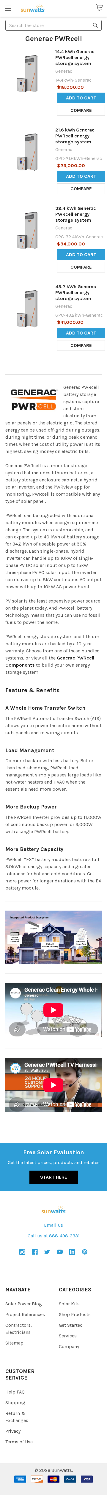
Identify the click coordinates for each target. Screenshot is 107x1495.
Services (68, 1336)
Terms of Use (19, 1442)
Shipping (15, 1402)
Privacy (13, 1431)
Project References (25, 1314)
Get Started (71, 1325)
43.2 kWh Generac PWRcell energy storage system (75, 292)
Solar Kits (69, 1304)
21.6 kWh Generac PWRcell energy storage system (75, 136)
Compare (81, 110)
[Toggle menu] (8, 8)
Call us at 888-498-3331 (54, 1236)
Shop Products (75, 1314)
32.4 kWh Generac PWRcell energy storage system (75, 214)
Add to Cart (81, 98)
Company (69, 1346)
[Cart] (101, 8)
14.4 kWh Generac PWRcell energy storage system (75, 57)
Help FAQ (15, 1392)
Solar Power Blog (23, 1304)
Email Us (53, 1225)
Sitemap (14, 1343)
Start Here (53, 1177)
